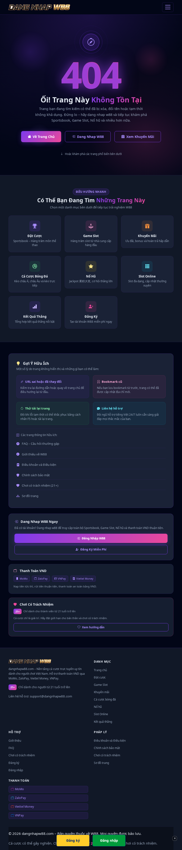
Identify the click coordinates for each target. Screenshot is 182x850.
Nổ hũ (98, 707)
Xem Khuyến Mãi (140, 136)
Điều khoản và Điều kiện (39, 464)
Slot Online (101, 714)
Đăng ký (14, 763)
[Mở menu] (167, 7)
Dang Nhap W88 (90, 136)
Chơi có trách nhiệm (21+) (40, 485)
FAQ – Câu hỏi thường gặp (40, 443)
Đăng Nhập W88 (93, 538)
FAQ (11, 748)
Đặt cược (100, 677)
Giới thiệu (15, 741)
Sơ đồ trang (30, 496)
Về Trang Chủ (44, 136)
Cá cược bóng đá (105, 699)
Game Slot (101, 685)
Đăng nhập (16, 770)
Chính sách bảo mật (36, 475)
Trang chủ (100, 670)
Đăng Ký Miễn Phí (93, 549)
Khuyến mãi (101, 692)
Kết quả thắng (103, 722)
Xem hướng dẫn (93, 627)
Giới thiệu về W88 (34, 454)
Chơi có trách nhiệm (22, 755)
